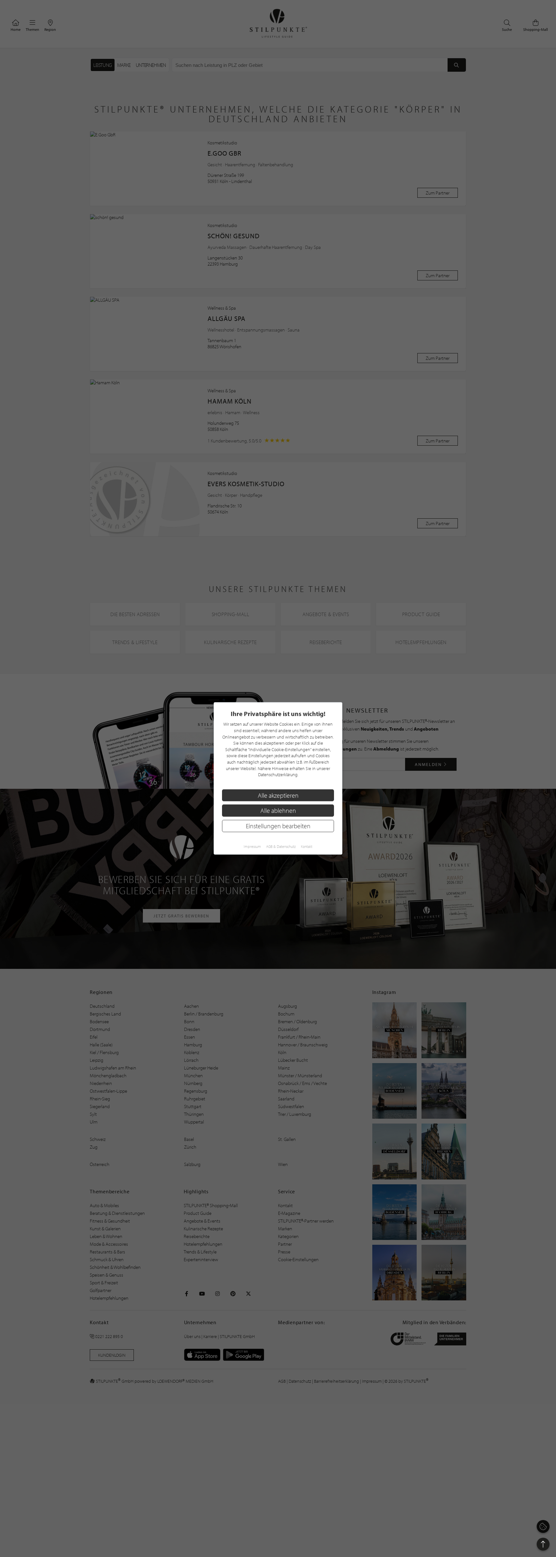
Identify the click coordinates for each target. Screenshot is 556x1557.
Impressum (252, 846)
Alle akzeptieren (278, 795)
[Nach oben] (543, 1544)
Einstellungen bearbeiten (278, 826)
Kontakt (306, 846)
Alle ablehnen (278, 811)
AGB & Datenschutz (281, 846)
